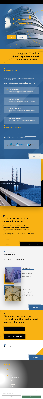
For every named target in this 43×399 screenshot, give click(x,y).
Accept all (31, 396)
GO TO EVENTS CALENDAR (14, 328)
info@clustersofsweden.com (14, 377)
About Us (11, 37)
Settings (11, 396)
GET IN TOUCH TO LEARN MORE (31, 244)
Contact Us (22, 37)
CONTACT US (36, 156)
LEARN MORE (36, 357)
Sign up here (12, 386)
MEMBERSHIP (36, 307)
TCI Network (27, 136)
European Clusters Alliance (22, 137)
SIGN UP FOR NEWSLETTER (15, 336)
